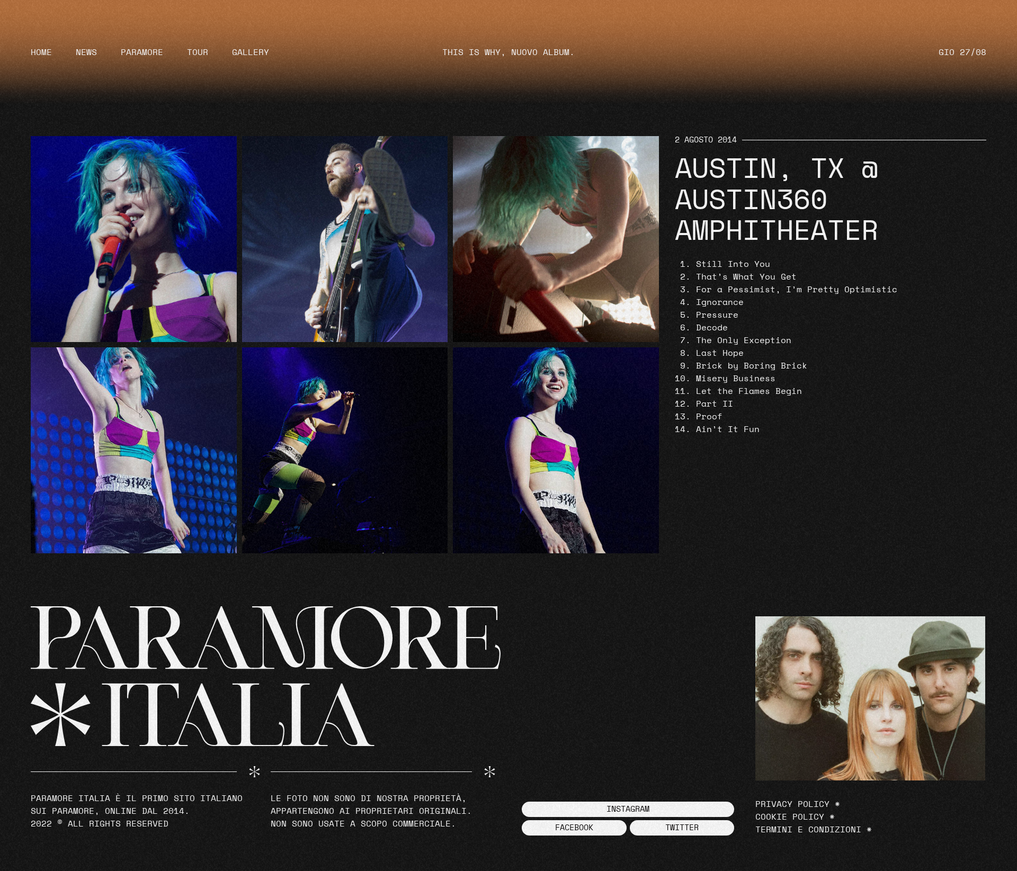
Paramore (142, 52)
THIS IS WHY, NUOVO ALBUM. (508, 52)
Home (41, 52)
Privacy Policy (792, 804)
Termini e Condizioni (808, 829)
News (86, 52)
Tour (197, 52)
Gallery (250, 52)
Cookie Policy (789, 817)
